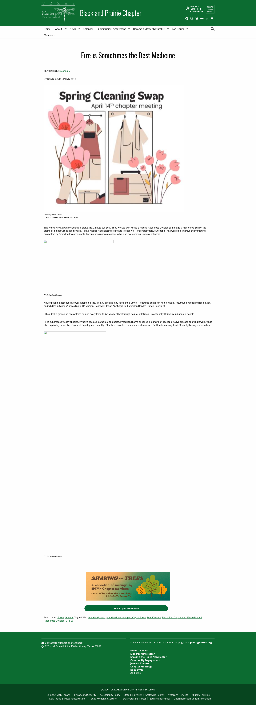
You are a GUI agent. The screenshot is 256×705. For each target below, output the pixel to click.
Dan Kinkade (154, 617)
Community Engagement (112, 29)
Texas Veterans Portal (133, 698)
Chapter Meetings (141, 666)
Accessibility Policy (110, 695)
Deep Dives (136, 669)
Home (47, 29)
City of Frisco (139, 617)
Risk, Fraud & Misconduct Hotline (67, 698)
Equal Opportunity (159, 698)
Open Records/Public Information (192, 698)
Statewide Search (154, 695)
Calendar (88, 29)
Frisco (60, 617)
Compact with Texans (58, 695)
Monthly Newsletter (142, 653)
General (69, 617)
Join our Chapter (140, 663)
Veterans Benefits (178, 695)
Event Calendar (139, 650)
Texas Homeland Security (103, 698)
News (73, 29)
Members (49, 35)
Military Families (201, 695)
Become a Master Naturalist (148, 29)
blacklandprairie (96, 617)
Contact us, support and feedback (64, 642)
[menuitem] (47, 29)
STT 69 (69, 620)
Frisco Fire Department (174, 617)
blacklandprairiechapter (119, 617)
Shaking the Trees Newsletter (148, 657)
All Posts (135, 673)
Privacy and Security (85, 695)
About (58, 29)
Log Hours (178, 29)
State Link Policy (133, 695)
